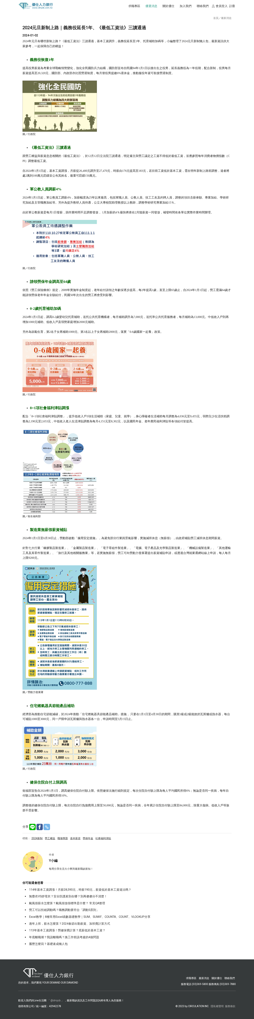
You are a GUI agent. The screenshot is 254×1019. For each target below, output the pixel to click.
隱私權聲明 (217, 1006)
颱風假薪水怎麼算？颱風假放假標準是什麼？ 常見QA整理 (67, 903)
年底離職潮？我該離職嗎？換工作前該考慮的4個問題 (64, 937)
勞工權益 (50, 838)
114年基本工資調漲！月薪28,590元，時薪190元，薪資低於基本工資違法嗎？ (80, 889)
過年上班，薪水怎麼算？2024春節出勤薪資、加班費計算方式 (69, 923)
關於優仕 (217, 978)
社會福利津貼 (103, 838)
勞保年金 (88, 838)
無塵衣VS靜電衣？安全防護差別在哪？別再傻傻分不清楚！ (68, 896)
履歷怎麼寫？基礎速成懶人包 (48, 944)
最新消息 (226, 18)
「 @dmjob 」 (55, 1000)
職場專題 (62, 838)
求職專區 (191, 978)
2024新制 (37, 838)
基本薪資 (75, 838)
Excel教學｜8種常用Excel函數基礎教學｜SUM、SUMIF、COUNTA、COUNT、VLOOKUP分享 (89, 917)
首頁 (215, 18)
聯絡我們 (229, 978)
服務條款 (230, 1006)
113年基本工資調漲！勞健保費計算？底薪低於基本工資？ (67, 930)
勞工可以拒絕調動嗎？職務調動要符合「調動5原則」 (64, 910)
